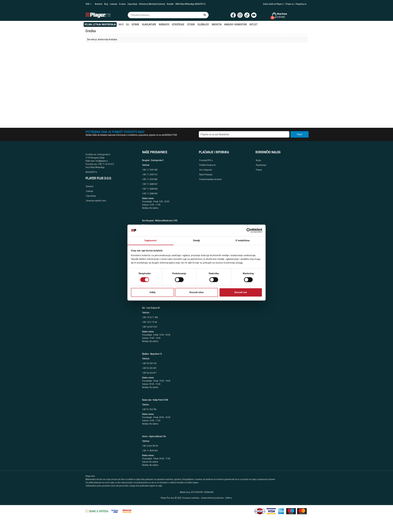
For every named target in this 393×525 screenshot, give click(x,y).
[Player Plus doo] (98, 15)
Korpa (258, 160)
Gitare (135, 24)
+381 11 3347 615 (150, 174)
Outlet (253, 24)
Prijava (259, 170)
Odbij (152, 292)
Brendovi (98, 4)
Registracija (261, 165)
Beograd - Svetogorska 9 (152, 160)
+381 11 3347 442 (150, 170)
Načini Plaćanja (205, 174)
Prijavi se (290, 4)
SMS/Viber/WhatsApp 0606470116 (190, 4)
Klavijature (149, 24)
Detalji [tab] (196, 240)
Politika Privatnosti (207, 165)
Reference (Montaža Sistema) (152, 4)
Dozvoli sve (240, 292)
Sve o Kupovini (205, 170)
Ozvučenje (178, 24)
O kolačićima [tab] (242, 240)
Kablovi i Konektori (235, 24)
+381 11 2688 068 (150, 189)
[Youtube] (253, 15)
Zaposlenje (132, 4)
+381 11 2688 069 (150, 193)
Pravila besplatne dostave (210, 179)
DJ (127, 24)
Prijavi (299, 134)
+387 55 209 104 (149, 363)
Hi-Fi (121, 24)
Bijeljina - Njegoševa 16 (152, 354)
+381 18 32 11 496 (150, 317)
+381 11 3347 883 (150, 179)
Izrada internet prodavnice (212, 498)
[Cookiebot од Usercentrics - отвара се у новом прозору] (248, 230)
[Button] (205, 15)
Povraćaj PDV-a (206, 160)
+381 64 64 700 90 (150, 446)
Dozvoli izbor (196, 292)
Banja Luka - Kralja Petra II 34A (155, 400)
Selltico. (228, 498)
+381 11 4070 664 (150, 450)
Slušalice (203, 24)
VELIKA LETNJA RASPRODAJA (100, 24)
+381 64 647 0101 (150, 327)
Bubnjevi (164, 24)
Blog (106, 4)
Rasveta (217, 24)
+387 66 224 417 (149, 373)
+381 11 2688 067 (150, 184)
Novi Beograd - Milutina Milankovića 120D (159, 220)
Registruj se (301, 4)
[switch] (179, 279)
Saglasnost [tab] (150, 240)
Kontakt (170, 4)
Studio (191, 24)
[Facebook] (233, 15)
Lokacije (113, 4)
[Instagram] (240, 15)
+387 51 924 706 (149, 409)
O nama (122, 4)
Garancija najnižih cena (96, 200)
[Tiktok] (246, 15)
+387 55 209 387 (149, 368)
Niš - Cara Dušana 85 (151, 308)
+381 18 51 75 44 (149, 322)
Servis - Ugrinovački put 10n (154, 436)
